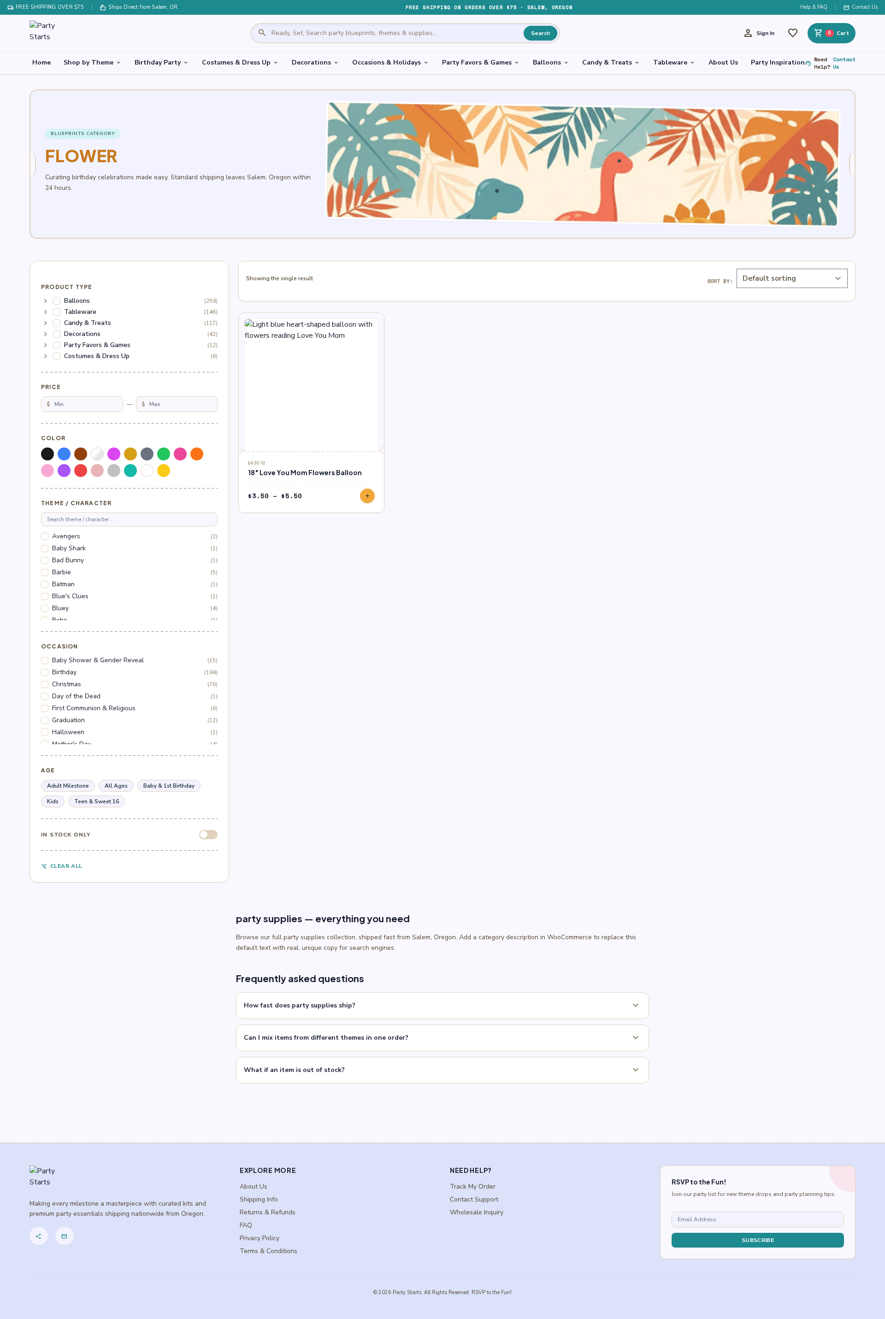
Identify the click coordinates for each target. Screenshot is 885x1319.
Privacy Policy (259, 1238)
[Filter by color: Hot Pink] (180, 454)
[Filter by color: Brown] (80, 454)
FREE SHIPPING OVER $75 (45, 7)
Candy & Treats (611, 62)
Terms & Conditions (268, 1251)
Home (41, 62)
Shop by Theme (93, 62)
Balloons (551, 62)
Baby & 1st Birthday (169, 785)
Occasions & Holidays (390, 62)
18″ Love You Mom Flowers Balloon (305, 472)
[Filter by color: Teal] (130, 470)
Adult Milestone (68, 785)
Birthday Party (162, 62)
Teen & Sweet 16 (96, 801)
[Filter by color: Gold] (130, 454)
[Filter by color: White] (147, 470)
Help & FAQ (813, 7)
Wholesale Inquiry (476, 1212)
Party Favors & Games (481, 62)
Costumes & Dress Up (240, 62)
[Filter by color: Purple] (64, 470)
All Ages (116, 785)
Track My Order (473, 1186)
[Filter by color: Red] (80, 470)
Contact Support (474, 1199)
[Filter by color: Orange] (196, 454)
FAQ (246, 1225)
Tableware (674, 62)
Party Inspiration (778, 62)
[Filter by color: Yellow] (163, 470)
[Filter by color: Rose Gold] (97, 470)
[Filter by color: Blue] (64, 454)
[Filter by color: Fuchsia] (113, 454)
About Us (723, 62)
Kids (53, 801)
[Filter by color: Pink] (47, 470)
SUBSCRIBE (758, 1240)
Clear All (62, 866)
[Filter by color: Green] (163, 454)
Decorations (315, 62)
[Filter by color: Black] (47, 454)
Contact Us (861, 7)
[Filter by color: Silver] (113, 470)
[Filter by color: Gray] (147, 454)
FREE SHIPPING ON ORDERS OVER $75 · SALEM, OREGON (489, 7)
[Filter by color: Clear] (97, 454)
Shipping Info (259, 1199)
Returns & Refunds (267, 1212)
